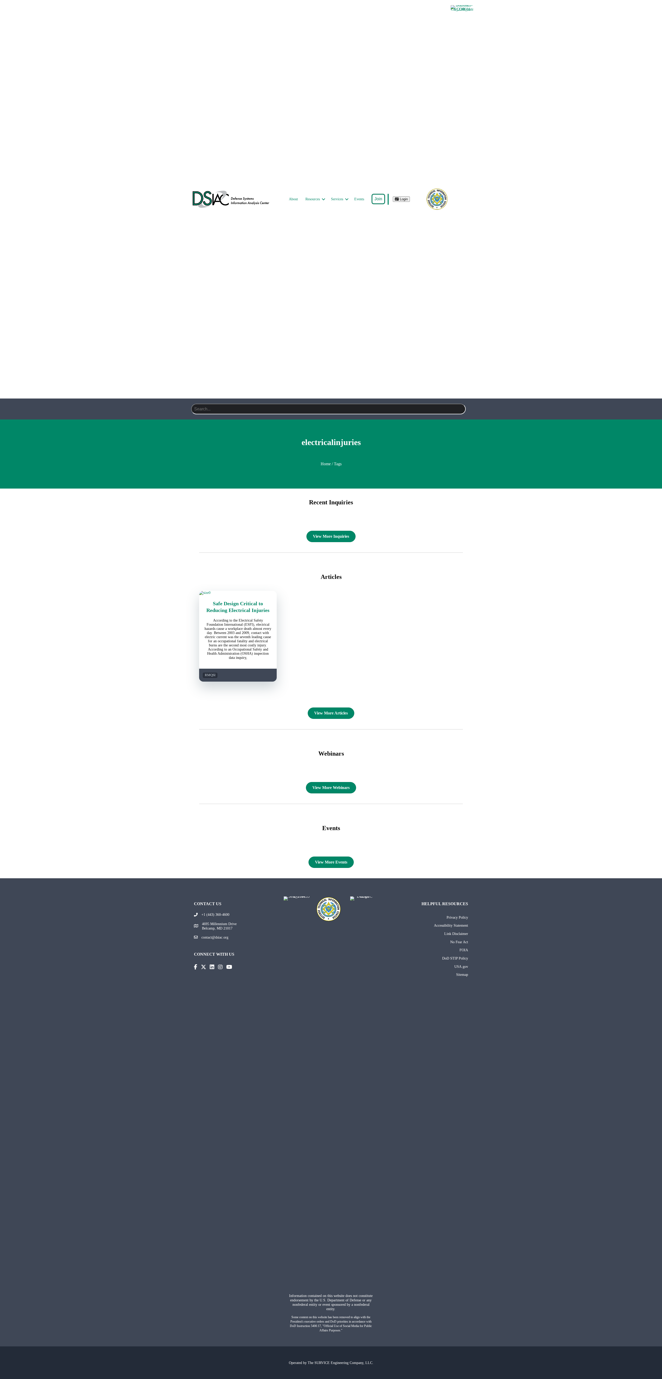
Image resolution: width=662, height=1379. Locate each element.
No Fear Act (459, 942)
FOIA (464, 950)
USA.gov (461, 966)
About (293, 199)
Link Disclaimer (456, 934)
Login (403, 199)
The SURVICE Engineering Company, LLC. (340, 1363)
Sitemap (462, 974)
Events (359, 199)
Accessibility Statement (451, 925)
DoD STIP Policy (455, 958)
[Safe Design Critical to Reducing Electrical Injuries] (238, 593)
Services (337, 199)
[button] (323, 199)
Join (378, 199)
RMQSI (210, 675)
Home (326, 464)
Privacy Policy (457, 917)
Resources (312, 199)
